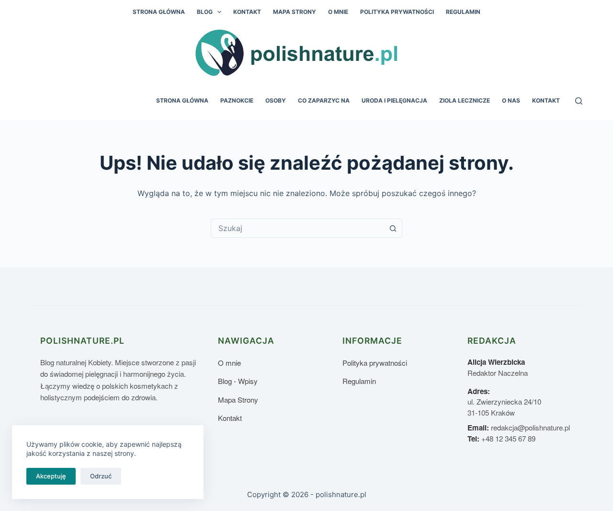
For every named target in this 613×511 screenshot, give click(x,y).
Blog (205, 11)
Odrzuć (101, 476)
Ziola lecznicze (464, 100)
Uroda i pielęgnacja (394, 100)
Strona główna (159, 11)
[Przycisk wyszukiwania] (393, 228)
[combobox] (297, 228)
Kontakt (247, 11)
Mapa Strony (294, 11)
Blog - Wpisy (238, 381)
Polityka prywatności (397, 11)
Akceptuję (51, 476)
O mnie (338, 11)
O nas (511, 100)
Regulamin (463, 11)
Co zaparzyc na (324, 100)
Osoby (275, 100)
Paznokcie (236, 100)
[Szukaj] (578, 101)
